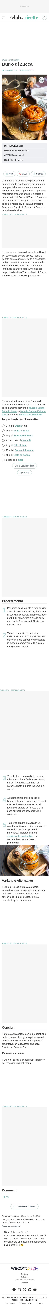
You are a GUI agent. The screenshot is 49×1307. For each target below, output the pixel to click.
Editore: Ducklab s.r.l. (30, 1297)
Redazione (24, 1277)
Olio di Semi (20, 445)
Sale (20, 460)
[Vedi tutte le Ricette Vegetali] (41, 80)
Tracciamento (10, 1303)
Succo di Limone (24, 450)
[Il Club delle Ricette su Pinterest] (29, 1290)
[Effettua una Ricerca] (44, 17)
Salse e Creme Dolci (11, 60)
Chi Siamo (24, 1274)
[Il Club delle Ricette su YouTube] (35, 1290)
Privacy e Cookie (26, 1303)
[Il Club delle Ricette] (24, 17)
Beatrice (13, 70)
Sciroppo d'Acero (23, 435)
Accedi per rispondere (11, 1226)
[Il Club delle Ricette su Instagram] (19, 1290)
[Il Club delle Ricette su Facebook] (14, 1290)
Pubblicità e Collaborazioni (24, 1280)
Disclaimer (39, 1303)
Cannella (26, 440)
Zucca (18, 425)
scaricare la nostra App (20, 836)
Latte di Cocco (22, 455)
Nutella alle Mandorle (30, 414)
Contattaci (24, 1283)
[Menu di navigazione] (3, 17)
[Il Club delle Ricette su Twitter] (24, 1290)
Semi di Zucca (21, 430)
